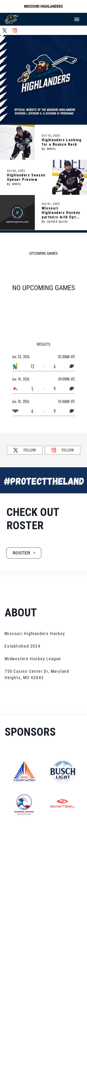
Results (43, 344)
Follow (29, 450)
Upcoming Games (43, 253)
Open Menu (77, 19)
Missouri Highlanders (43, 6)
